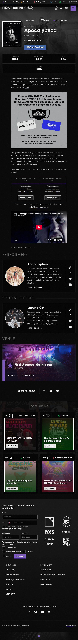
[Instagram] (70, 284)
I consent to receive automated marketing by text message (15, 528)
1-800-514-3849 (26, 192)
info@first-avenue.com (39, 207)
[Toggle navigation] (73, 8)
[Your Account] (56, 8)
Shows (11, 375)
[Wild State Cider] (66, 542)
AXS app (56, 192)
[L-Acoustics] (49, 522)
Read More (33, 287)
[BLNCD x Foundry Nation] (49, 542)
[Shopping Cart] (66, 8)
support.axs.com (52, 189)
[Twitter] (70, 279)
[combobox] (10, 523)
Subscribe (20, 556)
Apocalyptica (37, 264)
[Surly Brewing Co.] (66, 521)
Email (4, 512)
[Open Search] (61, 8)
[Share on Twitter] (51, 391)
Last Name (24, 533)
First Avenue (11, 565)
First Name (6, 533)
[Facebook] (70, 273)
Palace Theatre (10, 548)
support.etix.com (25, 189)
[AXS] (49, 532)
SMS (3, 522)
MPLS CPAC (10, 594)
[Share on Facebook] (44, 391)
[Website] (70, 267)
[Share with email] (57, 391)
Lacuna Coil (36, 307)
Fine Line (8, 556)
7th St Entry (10, 570)
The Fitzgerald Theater (13, 552)
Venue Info (28, 375)
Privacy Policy (71, 625)
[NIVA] (66, 532)
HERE (27, 87)
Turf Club (29, 552)
